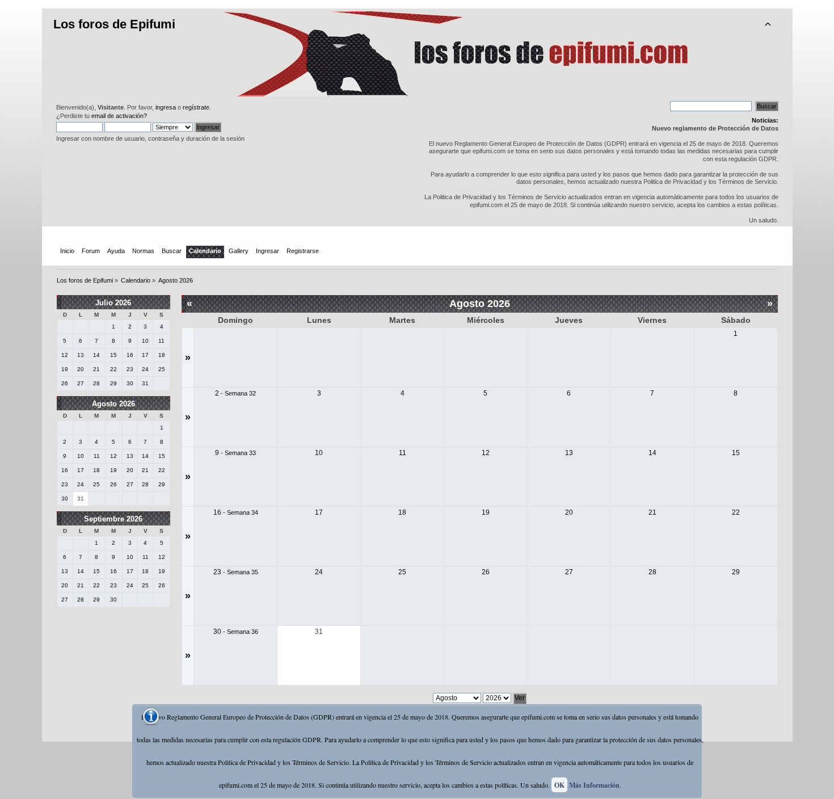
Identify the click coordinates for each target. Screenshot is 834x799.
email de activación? (119, 115)
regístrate (196, 107)
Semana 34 (242, 512)
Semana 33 (240, 452)
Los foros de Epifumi (114, 24)
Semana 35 (242, 572)
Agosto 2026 (113, 404)
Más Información (594, 785)
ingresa (165, 107)
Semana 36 (242, 631)
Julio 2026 (113, 302)
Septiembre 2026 (113, 519)
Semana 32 (240, 393)
